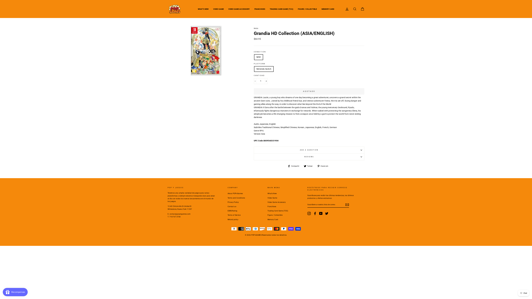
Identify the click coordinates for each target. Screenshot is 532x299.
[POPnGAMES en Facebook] (315, 213)
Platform (259, 64)
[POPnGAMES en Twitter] (326, 213)
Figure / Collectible (307, 9)
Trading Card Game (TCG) (281, 9)
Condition (260, 52)
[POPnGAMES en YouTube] (321, 213)
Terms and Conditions (236, 198)
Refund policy (233, 220)
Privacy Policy (233, 202)
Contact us (232, 207)
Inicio (256, 28)
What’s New (203, 9)
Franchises (259, 9)
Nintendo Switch (263, 69)
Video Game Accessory (239, 9)
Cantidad (259, 75)
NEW (258, 57)
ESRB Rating (232, 211)
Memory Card (328, 9)
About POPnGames (235, 193)
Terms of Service (234, 215)
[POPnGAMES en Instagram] (309, 213)
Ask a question (309, 150)
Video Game (218, 9)
